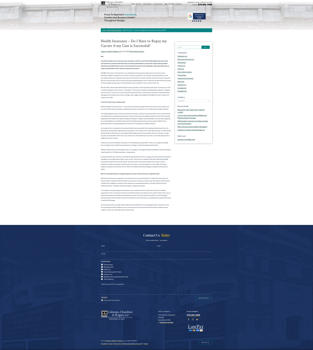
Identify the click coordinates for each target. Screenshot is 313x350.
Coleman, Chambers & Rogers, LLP (111, 51)
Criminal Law (181, 66)
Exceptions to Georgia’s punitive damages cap (191, 130)
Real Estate (181, 81)
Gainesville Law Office (166, 322)
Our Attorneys (147, 4)
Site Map (110, 343)
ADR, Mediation (109, 279)
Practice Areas (158, 4)
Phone (103, 254)
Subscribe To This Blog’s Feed (186, 139)
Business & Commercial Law (186, 59)
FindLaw (146, 343)
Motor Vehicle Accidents (137, 51)
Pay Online (171, 4)
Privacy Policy (117, 343)
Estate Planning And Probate (112, 272)
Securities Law (182, 85)
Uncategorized (182, 88)
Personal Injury (182, 75)
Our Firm (138, 4)
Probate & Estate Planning (185, 78)
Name (103, 246)
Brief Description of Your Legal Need (112, 284)
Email (159, 246)
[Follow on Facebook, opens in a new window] (188, 319)
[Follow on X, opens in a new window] (193, 319)
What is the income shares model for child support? (192, 127)
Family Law (181, 69)
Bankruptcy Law (182, 56)
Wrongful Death (182, 91)
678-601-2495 (205, 4)
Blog (166, 4)
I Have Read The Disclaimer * (112, 300)
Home (133, 4)
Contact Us (178, 4)
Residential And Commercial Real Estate (116, 277)
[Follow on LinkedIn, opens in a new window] (197, 319)
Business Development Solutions (132, 343)
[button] (311, 338)
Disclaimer (104, 297)
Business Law (108, 274)
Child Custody (182, 62)
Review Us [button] (205, 342)
